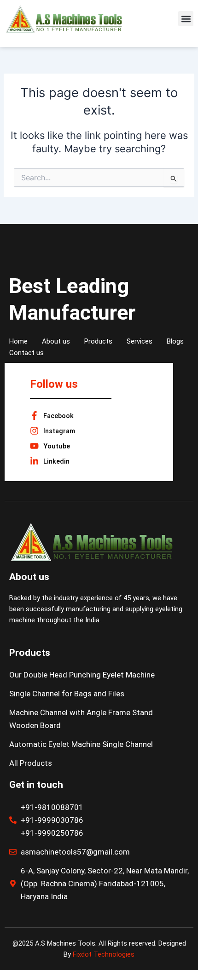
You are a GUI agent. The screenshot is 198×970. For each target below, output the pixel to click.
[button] (185, 18)
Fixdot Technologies (103, 954)
